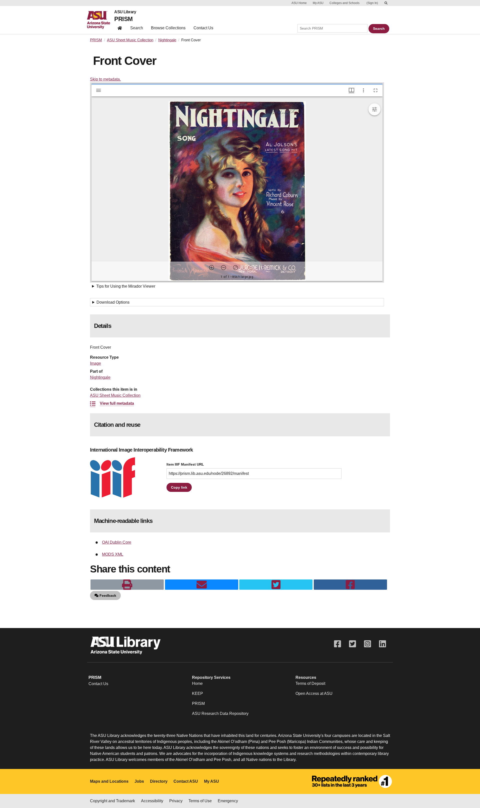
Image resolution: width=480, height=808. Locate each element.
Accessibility (152, 801)
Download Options (113, 302)
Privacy (175, 801)
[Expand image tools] (374, 109)
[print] (127, 584)
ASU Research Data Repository (220, 713)
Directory (159, 781)
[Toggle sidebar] (98, 90)
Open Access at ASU (314, 693)
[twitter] (275, 584)
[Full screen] (376, 90)
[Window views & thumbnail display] (352, 90)
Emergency (228, 801)
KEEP (197, 693)
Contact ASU (186, 781)
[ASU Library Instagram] (367, 644)
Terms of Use (200, 801)
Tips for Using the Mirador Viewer (125, 286)
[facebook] (350, 584)
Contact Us (203, 28)
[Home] (100, 20)
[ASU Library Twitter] (352, 644)
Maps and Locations (109, 781)
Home (197, 683)
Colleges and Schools (345, 3)
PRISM (123, 19)
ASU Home (299, 3)
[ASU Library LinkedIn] (382, 644)
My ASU (318, 3)
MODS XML (112, 554)
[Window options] (364, 90)
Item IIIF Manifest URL (185, 464)
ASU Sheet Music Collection (130, 40)
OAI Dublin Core (116, 542)
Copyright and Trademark (112, 801)
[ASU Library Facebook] (337, 644)
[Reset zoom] (236, 268)
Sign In (372, 3)
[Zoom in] (212, 268)
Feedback (107, 595)
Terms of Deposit (310, 683)
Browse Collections (168, 28)
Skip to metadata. (105, 79)
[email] (201, 584)
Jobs (139, 781)
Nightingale (167, 40)
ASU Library (125, 12)
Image (95, 363)
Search (136, 28)
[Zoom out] (224, 268)
